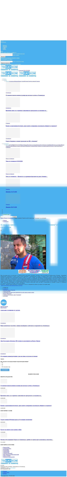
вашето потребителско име (19, 53)
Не (2, 364)
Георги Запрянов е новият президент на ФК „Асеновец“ (21, 141)
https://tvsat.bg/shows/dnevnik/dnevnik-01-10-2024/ (11, 285)
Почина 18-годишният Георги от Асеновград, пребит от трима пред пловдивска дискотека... (27, 439)
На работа (11, 146)
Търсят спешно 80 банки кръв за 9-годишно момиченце (16, 419)
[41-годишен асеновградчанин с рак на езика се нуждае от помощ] (8, 352)
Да (2, 362)
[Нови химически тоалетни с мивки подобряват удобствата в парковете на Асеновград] (8, 321)
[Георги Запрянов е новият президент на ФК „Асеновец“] (13, 137)
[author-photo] (4, 305)
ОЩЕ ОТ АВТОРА (15, 310)
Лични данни (6, 472)
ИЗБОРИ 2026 (6, 209)
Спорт (57, 146)
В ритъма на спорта (31, 144)
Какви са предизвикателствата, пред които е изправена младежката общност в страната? (31, 126)
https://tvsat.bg (3, 307)
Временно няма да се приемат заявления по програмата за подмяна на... (21, 395)
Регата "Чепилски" (7, 293)
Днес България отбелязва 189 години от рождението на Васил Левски (20, 341)
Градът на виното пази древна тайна (11, 429)
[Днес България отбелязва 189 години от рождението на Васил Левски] (8, 337)
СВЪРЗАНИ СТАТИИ (6, 310)
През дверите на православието (43, 146)
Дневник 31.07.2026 (11, 191)
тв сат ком (5, 296)
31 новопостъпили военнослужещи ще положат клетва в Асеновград (25, 95)
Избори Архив (21, 81)
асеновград (5, 288)
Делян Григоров (6, 291)
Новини (5, 80)
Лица (60, 144)
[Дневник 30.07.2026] (13, 203)
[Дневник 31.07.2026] (13, 188)
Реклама (5, 46)
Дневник (38, 144)
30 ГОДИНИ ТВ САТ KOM (15, 144)
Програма (5, 213)
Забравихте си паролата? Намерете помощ (10, 57)
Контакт (5, 45)
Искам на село (55, 144)
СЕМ (4, 48)
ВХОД (4, 49)
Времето (5, 210)
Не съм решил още (6, 366)
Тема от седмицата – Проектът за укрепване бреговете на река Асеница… (27, 176)
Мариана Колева (4, 231)
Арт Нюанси (24, 144)
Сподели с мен (53, 146)
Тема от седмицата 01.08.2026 (14, 161)
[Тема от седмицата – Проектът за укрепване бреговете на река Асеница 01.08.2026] (13, 172)
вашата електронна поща (18, 61)
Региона (26, 81)
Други (41, 144)
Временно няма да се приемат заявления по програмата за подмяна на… (26, 110)
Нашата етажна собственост (19, 146)
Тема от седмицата (10, 158)
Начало (4, 79)
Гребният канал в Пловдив (9, 290)
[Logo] (10, 76)
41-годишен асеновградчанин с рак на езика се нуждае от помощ (19, 356)
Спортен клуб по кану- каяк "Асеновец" (12, 294)
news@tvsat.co (12, 467)
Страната (38, 81)
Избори (16, 81)
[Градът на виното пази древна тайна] (4, 427)
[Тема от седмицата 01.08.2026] (13, 157)
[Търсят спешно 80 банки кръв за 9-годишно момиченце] (4, 417)
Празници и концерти (31, 146)
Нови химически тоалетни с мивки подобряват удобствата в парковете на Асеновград (25, 325)
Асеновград (11, 81)
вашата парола (16, 55)
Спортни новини (32, 81)
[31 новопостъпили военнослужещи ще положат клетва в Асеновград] (13, 91)
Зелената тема (46, 144)
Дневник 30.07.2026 (11, 207)
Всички (7, 81)
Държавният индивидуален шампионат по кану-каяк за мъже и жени (18, 292)
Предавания (6, 143)
